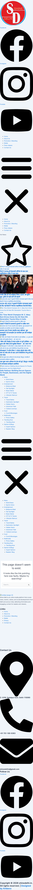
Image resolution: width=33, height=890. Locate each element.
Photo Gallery (10, 417)
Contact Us (7, 147)
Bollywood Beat (11, 386)
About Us (7, 138)
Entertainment (8, 384)
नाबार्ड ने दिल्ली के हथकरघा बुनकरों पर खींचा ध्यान (14, 324)
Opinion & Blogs (9, 424)
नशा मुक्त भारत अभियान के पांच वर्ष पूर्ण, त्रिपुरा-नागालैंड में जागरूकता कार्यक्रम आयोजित (16, 363)
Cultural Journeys (11, 409)
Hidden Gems (10, 404)
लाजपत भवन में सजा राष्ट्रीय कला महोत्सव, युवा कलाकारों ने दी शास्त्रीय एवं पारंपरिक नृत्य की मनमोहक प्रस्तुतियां (16, 332)
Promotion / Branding (10, 141)
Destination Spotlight (12, 402)
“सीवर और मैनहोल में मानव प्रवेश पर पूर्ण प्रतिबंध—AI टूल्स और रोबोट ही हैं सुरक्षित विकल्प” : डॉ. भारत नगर (16, 342)
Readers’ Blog (10, 429)
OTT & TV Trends (11, 393)
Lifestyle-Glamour (11, 395)
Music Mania (10, 390)
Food (5, 411)
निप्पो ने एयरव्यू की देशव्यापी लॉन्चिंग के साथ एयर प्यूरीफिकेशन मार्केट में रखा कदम (14, 272)
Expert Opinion (10, 427)
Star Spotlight (10, 388)
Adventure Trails (11, 406)
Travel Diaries (10, 400)
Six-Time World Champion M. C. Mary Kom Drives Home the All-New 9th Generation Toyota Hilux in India (15, 317)
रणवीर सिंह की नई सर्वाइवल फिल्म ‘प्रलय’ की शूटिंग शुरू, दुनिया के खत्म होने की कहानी (15, 296)
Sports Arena (10, 382)
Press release (8, 145)
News (6, 377)
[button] (16, 184)
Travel (6, 397)
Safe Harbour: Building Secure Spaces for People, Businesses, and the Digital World (15, 372)
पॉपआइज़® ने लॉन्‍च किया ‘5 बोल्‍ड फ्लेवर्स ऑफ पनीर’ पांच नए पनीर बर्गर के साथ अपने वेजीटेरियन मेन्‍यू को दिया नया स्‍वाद (16, 352)
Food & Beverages (11, 413)
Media (6, 143)
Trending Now (8, 420)
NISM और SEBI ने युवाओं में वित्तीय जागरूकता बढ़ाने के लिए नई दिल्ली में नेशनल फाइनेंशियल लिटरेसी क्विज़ (16, 304)
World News (10, 379)
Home (6, 136)
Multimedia (7, 415)
